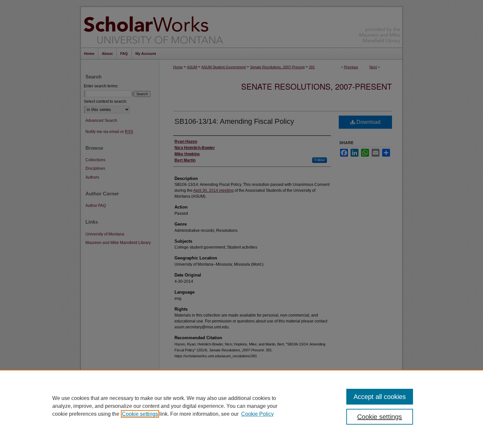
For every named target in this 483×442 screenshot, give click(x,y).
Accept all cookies (380, 396)
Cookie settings (140, 414)
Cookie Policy (257, 414)
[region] (241, 406)
